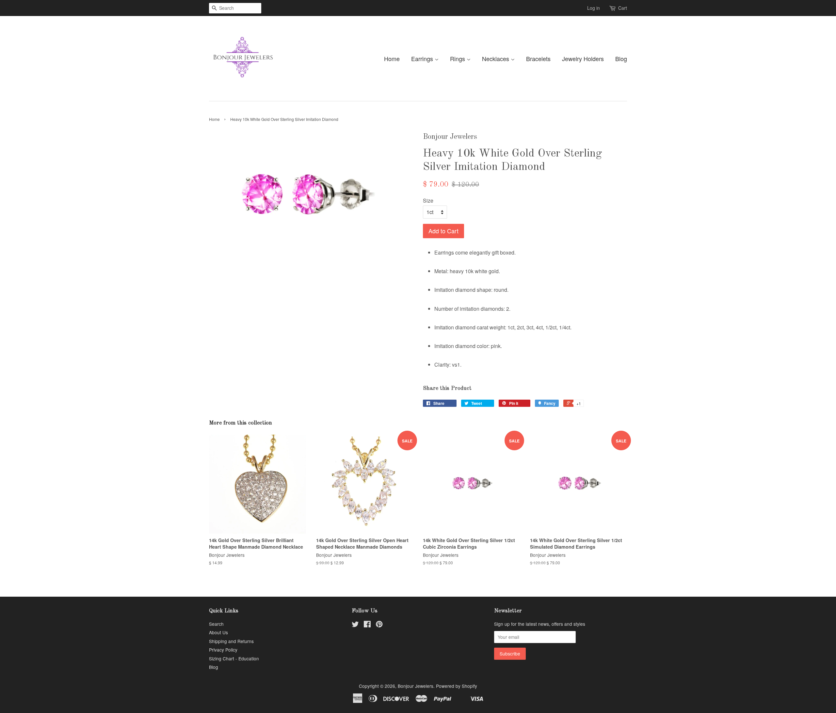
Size (428, 200)
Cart (622, 8)
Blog (621, 58)
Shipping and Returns (231, 641)
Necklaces (496, 58)
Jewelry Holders (583, 58)
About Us (218, 632)
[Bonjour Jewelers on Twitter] (355, 625)
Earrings (423, 58)
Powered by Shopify (456, 686)
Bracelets (538, 58)
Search (216, 624)
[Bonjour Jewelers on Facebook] (367, 625)
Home (392, 58)
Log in (593, 8)
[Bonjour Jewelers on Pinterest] (379, 625)
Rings (458, 58)
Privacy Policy (223, 649)
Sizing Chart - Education (234, 658)
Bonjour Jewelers (415, 686)
